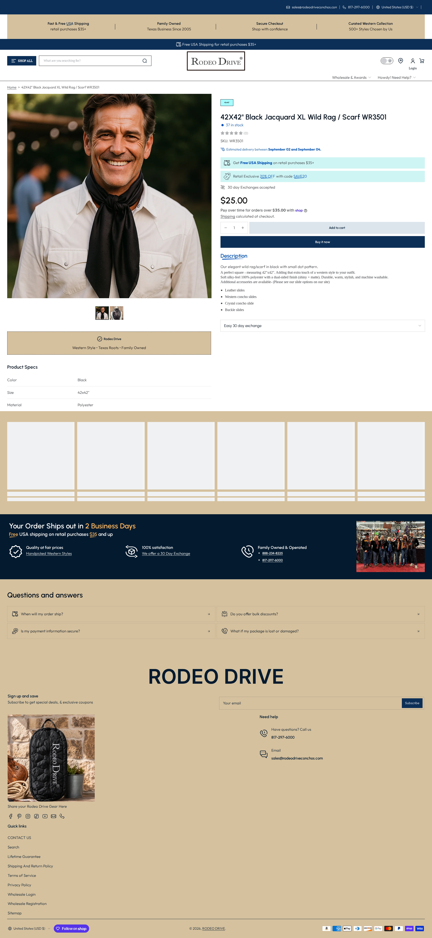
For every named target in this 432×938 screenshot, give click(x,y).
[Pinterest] (19, 816)
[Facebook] (11, 816)
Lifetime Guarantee (24, 856)
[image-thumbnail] (102, 313)
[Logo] (216, 61)
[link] (353, 77)
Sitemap (15, 913)
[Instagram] (28, 816)
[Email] (53, 816)
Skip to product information (16, 324)
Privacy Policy (19, 884)
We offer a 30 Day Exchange (166, 553)
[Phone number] (62, 816)
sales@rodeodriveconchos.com (297, 758)
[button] (397, 7)
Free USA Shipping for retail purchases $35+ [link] (219, 44)
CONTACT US (19, 837)
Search (13, 847)
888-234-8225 (272, 553)
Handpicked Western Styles (49, 553)
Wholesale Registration (27, 903)
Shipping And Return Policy (30, 866)
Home (11, 87)
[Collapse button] (111, 614)
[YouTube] (45, 816)
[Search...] (144, 60)
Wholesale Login (22, 894)
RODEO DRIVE (213, 928)
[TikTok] (36, 816)
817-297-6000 (272, 560)
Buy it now (322, 242)
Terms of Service (22, 875)
